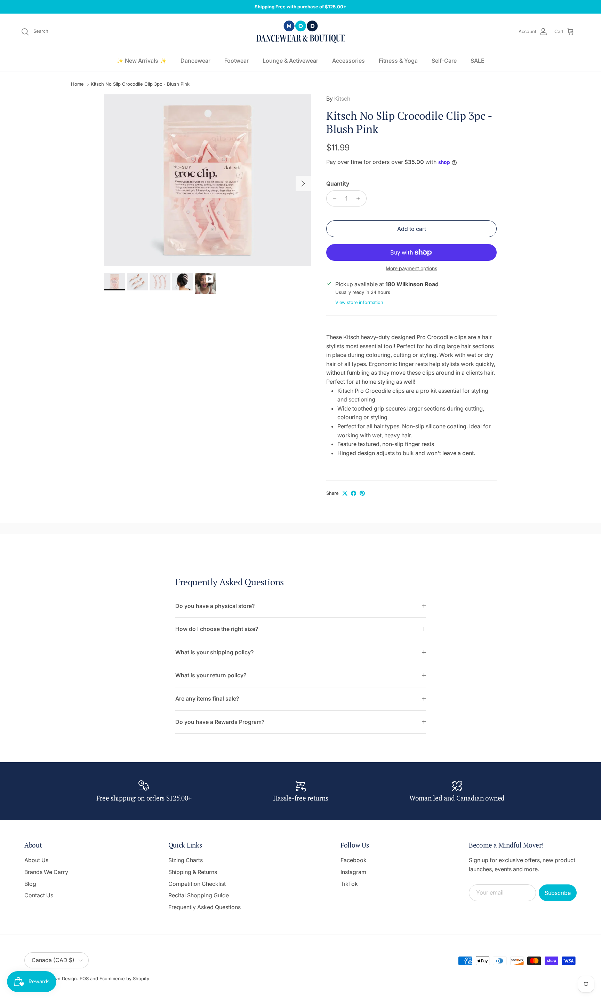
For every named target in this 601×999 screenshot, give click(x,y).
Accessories (348, 60)
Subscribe (558, 892)
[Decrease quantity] (333, 198)
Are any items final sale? (207, 698)
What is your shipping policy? (214, 652)
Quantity (337, 183)
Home (77, 84)
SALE (477, 60)
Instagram (353, 871)
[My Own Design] (300, 32)
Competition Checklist (197, 883)
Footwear (236, 60)
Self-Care (444, 60)
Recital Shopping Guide (198, 895)
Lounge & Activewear (290, 60)
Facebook (353, 860)
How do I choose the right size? (216, 628)
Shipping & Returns (192, 871)
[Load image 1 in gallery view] (207, 180)
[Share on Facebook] (353, 493)
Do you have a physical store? (215, 605)
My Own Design (59, 978)
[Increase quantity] (360, 198)
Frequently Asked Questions (204, 907)
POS (84, 978)
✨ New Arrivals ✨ (142, 60)
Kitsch (342, 98)
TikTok (349, 883)
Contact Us (38, 895)
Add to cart (411, 228)
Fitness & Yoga (398, 60)
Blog (30, 883)
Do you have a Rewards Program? (219, 721)
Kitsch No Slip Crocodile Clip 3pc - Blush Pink (140, 84)
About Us (36, 860)
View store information (359, 302)
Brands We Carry (46, 871)
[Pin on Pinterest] (362, 493)
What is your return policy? (210, 675)
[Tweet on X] (344, 493)
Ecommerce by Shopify (124, 978)
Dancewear (195, 60)
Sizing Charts (185, 860)
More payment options (411, 268)
